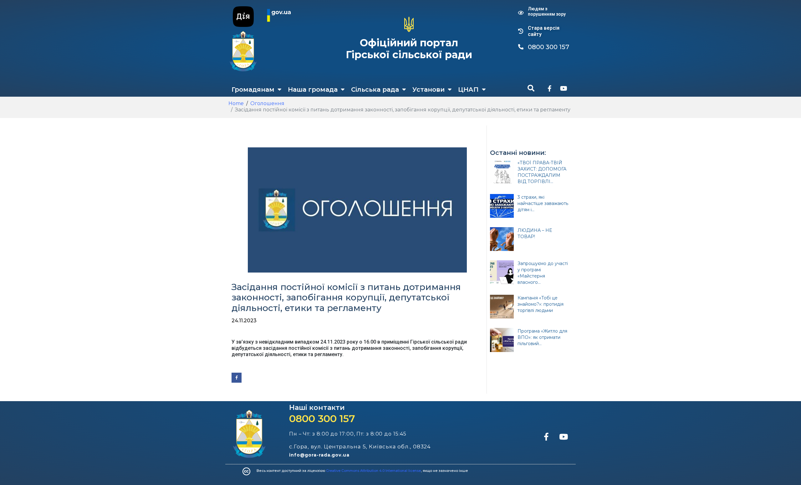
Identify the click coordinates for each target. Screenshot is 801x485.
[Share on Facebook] (237, 378)
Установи (428, 89)
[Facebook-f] (549, 88)
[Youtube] (563, 88)
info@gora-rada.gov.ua (319, 455)
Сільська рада (375, 89)
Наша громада (313, 89)
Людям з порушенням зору (547, 11)
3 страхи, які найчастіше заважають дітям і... (543, 203)
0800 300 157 (322, 418)
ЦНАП (468, 89)
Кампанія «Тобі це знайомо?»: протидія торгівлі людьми (541, 304)
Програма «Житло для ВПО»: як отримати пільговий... (542, 337)
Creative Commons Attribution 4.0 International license (373, 470)
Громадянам (253, 89)
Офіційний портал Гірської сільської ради (409, 49)
